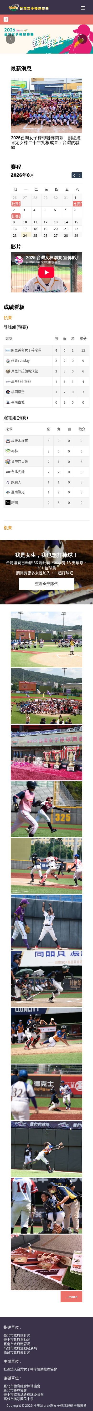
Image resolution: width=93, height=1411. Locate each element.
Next (82, 39)
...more (71, 1294)
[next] (79, 170)
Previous (10, 39)
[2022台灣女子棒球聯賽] (46, 636)
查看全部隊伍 (46, 581)
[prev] (74, 170)
